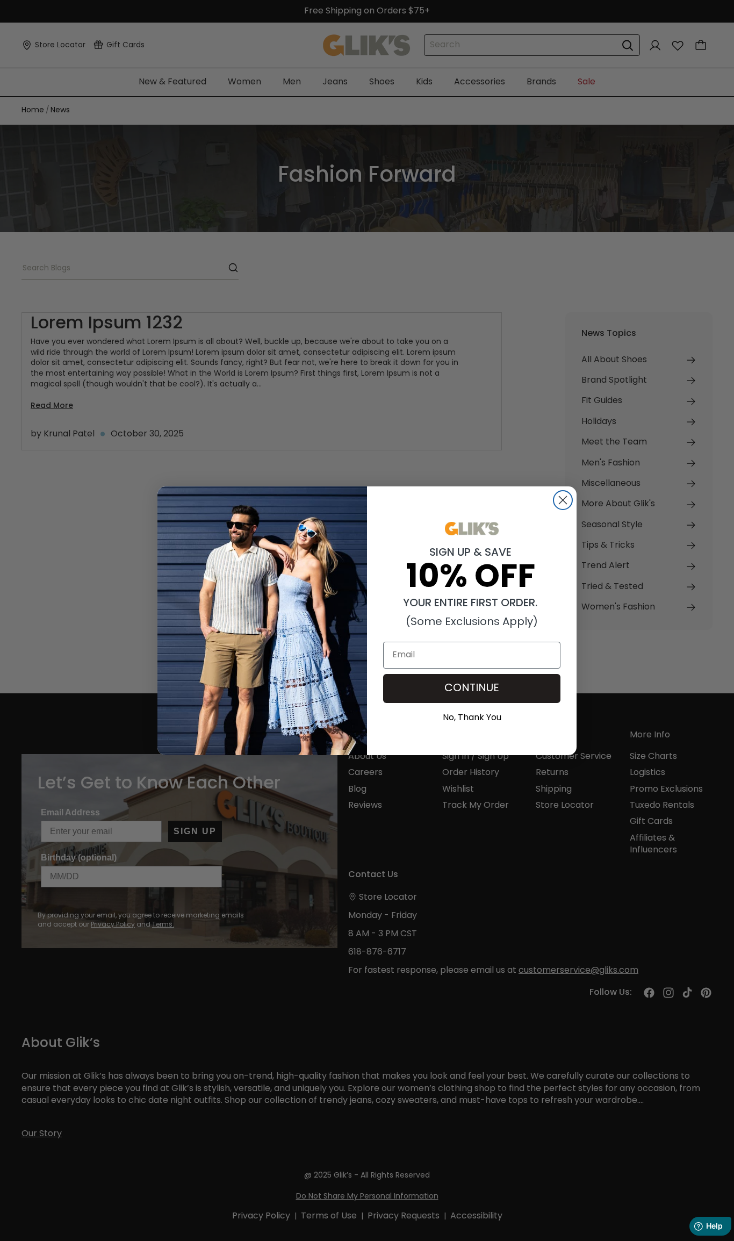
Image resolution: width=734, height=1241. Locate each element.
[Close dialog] (562, 500)
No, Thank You (472, 716)
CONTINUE (471, 688)
